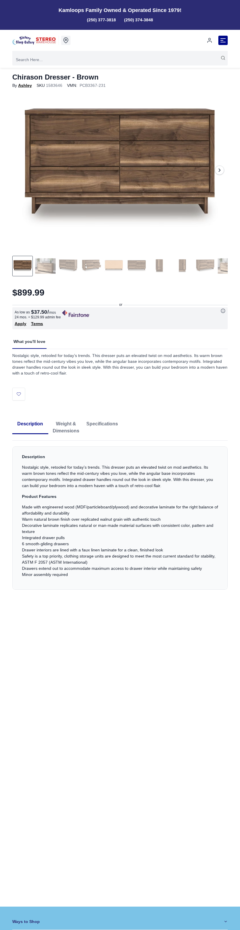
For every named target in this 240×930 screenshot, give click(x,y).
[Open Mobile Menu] (223, 40)
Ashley (25, 85)
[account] (209, 40)
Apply (20, 323)
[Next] (219, 170)
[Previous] (20, 170)
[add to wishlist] (18, 394)
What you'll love (29, 341)
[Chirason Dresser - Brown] (120, 170)
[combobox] (120, 59)
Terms (37, 323)
